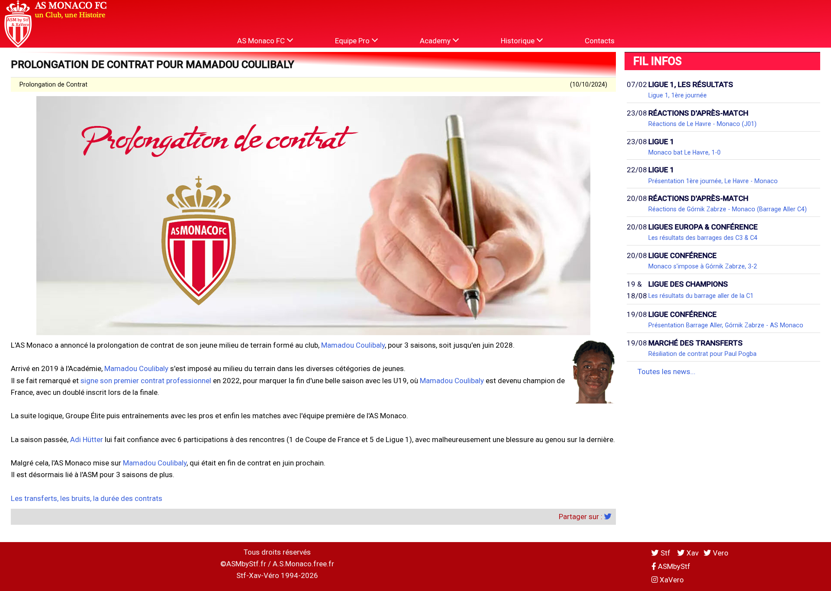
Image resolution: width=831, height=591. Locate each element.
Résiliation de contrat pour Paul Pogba (702, 353)
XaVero (671, 579)
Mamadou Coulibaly (353, 345)
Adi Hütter (86, 439)
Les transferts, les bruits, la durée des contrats (86, 498)
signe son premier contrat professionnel (146, 380)
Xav (692, 553)
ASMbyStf (673, 566)
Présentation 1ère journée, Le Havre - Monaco (713, 181)
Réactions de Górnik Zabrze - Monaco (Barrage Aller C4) (727, 209)
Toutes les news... (667, 371)
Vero (719, 553)
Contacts (600, 40)
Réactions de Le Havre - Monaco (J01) (702, 123)
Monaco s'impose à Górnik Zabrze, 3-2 (702, 266)
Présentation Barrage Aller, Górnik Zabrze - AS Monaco (725, 325)
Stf (665, 553)
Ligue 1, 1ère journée (677, 95)
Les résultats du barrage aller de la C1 (701, 295)
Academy (436, 40)
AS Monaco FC (262, 40)
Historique (518, 40)
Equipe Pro (353, 40)
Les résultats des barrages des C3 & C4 (702, 237)
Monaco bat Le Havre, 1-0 (684, 152)
